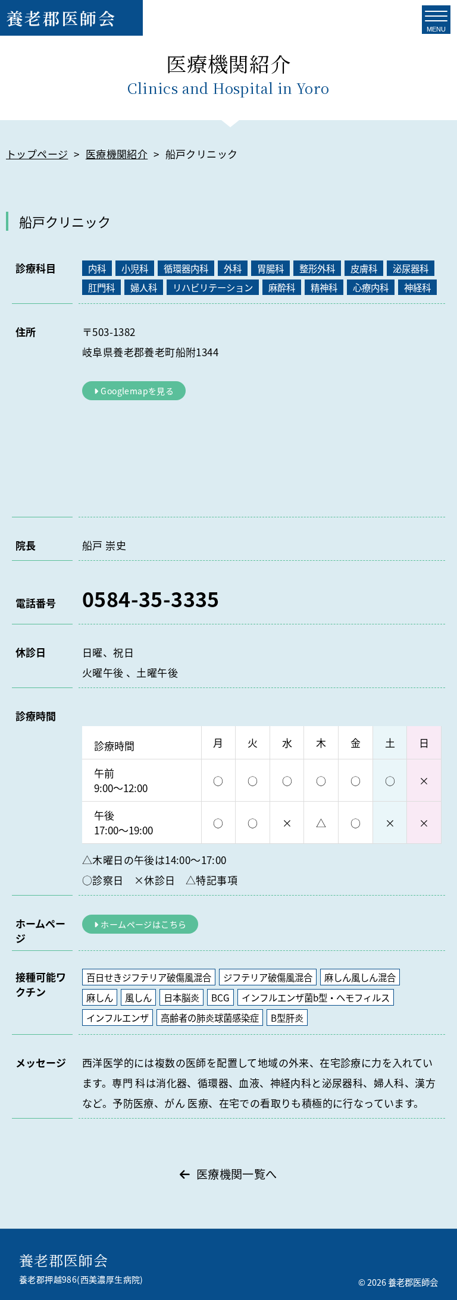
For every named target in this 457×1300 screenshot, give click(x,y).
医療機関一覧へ (236, 1174)
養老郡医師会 (61, 18)
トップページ (37, 153)
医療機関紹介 (117, 153)
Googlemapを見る (137, 391)
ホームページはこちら (143, 924)
